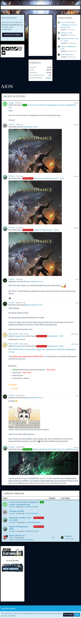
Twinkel (63, 57)
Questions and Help (31, 507)
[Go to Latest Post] (62, 537)
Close (77, 615)
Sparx (11, 537)
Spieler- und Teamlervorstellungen (21, 540)
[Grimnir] (5, 148)
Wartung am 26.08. (67, 33)
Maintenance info (32, 531)
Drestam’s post (19, 336)
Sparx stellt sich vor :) (67, 54)
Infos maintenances (33, 522)
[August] (5, 111)
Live (41, 502)
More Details (68, 615)
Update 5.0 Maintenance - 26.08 (46, 230)
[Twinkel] (5, 288)
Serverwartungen (32, 513)
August (48, 78)
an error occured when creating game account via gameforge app (69, 25)
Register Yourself (12, 35)
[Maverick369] (5, 337)
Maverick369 (13, 334)
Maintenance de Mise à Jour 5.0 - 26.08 (49, 178)
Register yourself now (11, 25)
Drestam (64, 43)
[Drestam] (5, 199)
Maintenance (38, 518)
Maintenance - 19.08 (55, 336)
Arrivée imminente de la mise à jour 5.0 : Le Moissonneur (55, 449)
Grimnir (63, 35)
